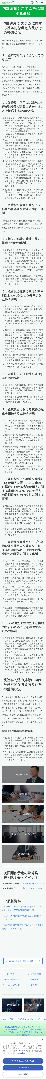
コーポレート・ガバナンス (23, 834)
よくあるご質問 (34, 974)
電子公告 (34, 1005)
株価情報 (12, 1005)
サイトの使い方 (23, 1035)
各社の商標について (12, 1032)
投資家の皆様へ (23, 774)
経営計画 (23, 794)
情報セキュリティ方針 (31, 1027)
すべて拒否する (23, 1068)
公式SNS (26, 1032)
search (37, 2)
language (32, 2)
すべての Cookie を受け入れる (23, 1061)
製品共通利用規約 (13, 1027)
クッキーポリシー (33, 1029)
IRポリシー (12, 974)
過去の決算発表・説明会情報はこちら (24, 961)
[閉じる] (42, 1040)
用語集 (34, 985)
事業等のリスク (23, 854)
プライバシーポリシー (14, 1029)
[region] (23, 1057)
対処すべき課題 (23, 814)
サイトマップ (36, 1032)
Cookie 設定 (23, 1074)
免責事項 (34, 979)
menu (42, 2)
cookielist (21, 1053)
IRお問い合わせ (11, 979)
